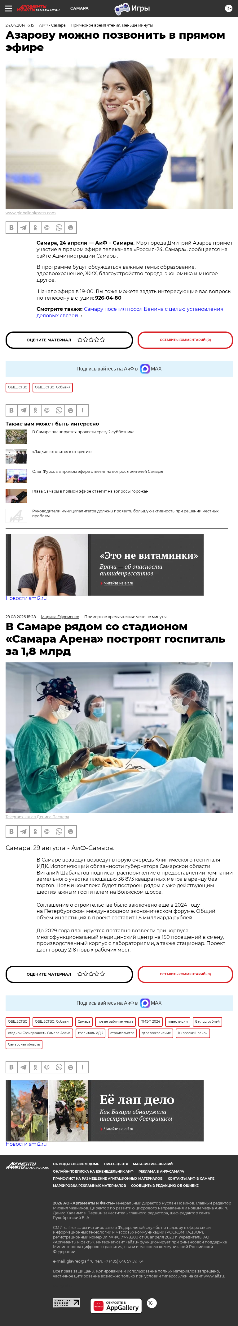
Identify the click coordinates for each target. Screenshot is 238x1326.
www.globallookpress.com (31, 213)
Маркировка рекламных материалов (89, 1186)
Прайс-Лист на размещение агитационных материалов (108, 1179)
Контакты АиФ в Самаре (191, 1179)
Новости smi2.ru (26, 598)
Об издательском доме (76, 1164)
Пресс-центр (116, 1164)
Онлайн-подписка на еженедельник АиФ (93, 1172)
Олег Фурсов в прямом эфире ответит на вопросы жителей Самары (97, 471)
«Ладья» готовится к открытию (61, 451)
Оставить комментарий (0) (185, 340)
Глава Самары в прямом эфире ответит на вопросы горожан (90, 491)
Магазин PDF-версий (153, 1164)
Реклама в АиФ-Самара (161, 1172)
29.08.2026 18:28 (21, 616)
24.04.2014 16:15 (20, 25)
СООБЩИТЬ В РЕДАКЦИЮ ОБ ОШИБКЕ (165, 1186)
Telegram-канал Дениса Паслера (37, 817)
